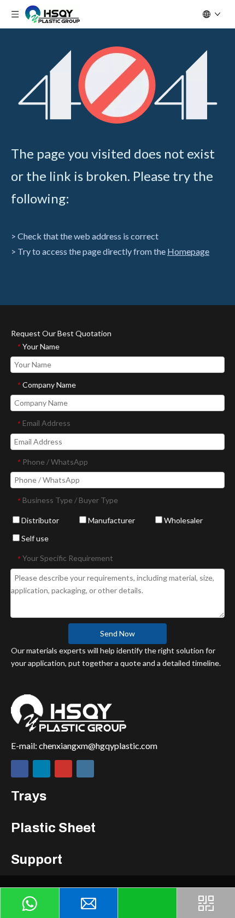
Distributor (39, 520)
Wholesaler (182, 520)
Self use (34, 538)
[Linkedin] (41, 768)
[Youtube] (63, 768)
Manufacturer (110, 520)
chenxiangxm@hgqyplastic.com (98, 745)
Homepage (188, 251)
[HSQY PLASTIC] (68, 713)
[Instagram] (85, 768)
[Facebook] (19, 768)
